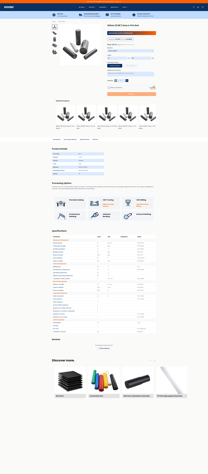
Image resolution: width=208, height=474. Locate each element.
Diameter (110, 48)
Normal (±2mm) (115, 65)
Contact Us (118, 1)
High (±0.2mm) (130, 65)
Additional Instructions (114, 70)
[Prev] (150, 360)
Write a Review (105, 348)
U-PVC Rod (61, 21)
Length (109, 55)
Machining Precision (113, 62)
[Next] (154, 360)
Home (53, 21)
